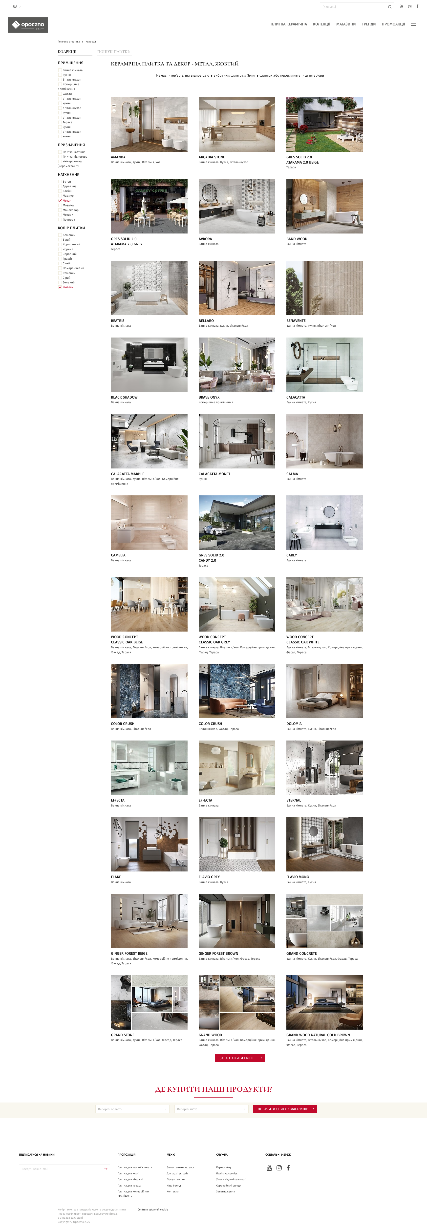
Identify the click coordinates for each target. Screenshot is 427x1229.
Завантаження (225, 1191)
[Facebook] (417, 7)
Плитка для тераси (130, 1185)
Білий (66, 239)
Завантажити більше (238, 1058)
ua (15, 6)
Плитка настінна (74, 151)
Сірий (66, 277)
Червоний (70, 254)
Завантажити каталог (180, 1167)
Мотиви (68, 214)
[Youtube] (401, 7)
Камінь (67, 191)
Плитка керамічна (289, 24)
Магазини (346, 24)
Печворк (69, 219)
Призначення (71, 145)
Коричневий (71, 244)
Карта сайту (223, 1167)
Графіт (67, 258)
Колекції (321, 24)
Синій (66, 263)
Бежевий (69, 234)
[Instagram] (409, 7)
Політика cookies (226, 1173)
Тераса (67, 122)
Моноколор (71, 210)
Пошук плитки (113, 52)
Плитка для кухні (128, 1173)
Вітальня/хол (72, 79)
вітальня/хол (72, 98)
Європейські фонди (228, 1185)
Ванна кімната (73, 70)
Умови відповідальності (231, 1179)
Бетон (67, 181)
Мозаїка (68, 205)
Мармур (68, 195)
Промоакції (393, 24)
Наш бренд (174, 1185)
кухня (67, 103)
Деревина (70, 186)
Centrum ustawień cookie (153, 1209)
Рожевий (69, 273)
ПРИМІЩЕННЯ (71, 63)
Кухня (67, 74)
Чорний (68, 249)
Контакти (173, 1191)
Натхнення (69, 175)
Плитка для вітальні (130, 1179)
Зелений (69, 282)
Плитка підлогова (75, 156)
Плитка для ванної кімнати (135, 1167)
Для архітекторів (177, 1173)
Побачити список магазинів (283, 1109)
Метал (67, 200)
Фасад (67, 93)
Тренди (369, 24)
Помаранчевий (73, 268)
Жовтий (68, 287)
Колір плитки (71, 228)
